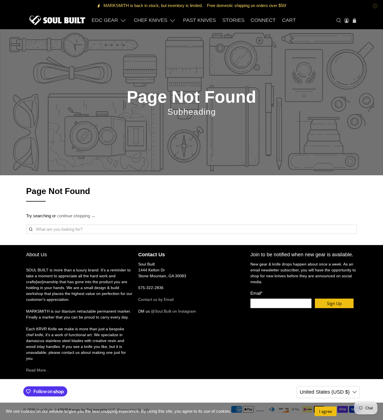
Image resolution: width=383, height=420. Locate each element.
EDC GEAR (105, 20)
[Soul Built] (57, 20)
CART (289, 20)
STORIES (233, 20)
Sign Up (334, 303)
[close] (375, 6)
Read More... (37, 370)
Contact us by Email (156, 299)
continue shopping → (76, 215)
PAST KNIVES (199, 20)
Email (256, 293)
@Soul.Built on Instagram (173, 311)
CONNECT (263, 20)
